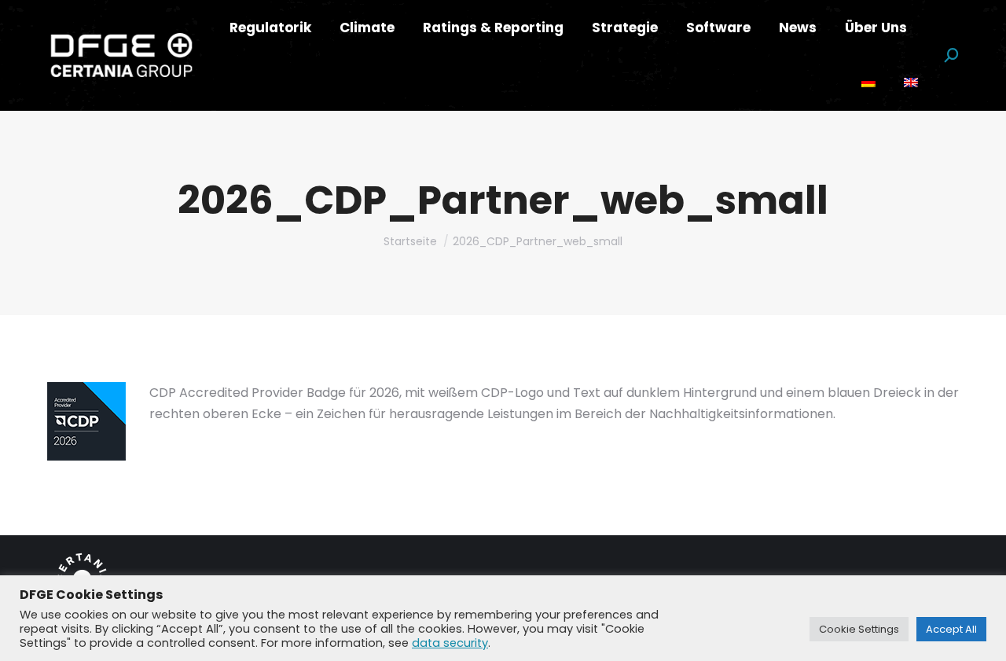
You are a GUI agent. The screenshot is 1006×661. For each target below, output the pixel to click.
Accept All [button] (951, 629)
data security (450, 643)
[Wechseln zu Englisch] (911, 83)
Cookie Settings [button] (859, 629)
